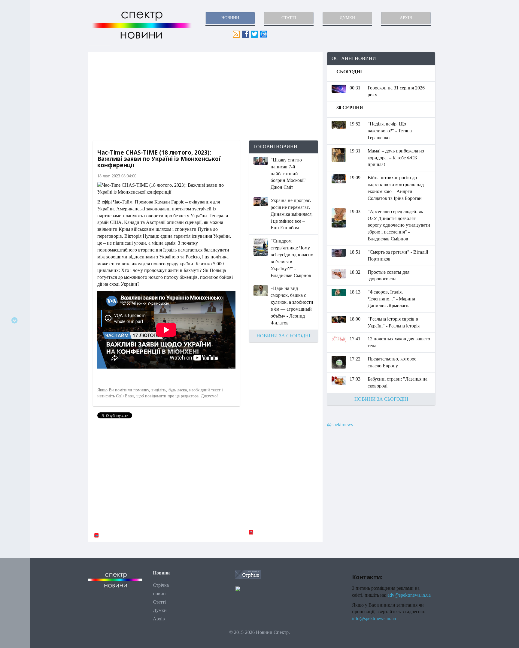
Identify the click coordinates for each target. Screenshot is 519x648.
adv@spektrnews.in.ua (409, 595)
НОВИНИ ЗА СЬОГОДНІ (283, 335)
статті (288, 18)
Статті (159, 601)
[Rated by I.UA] (248, 589)
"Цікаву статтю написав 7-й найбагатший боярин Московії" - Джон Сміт (290, 173)
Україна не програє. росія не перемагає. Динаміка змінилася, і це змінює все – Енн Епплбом (292, 214)
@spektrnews (340, 424)
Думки (160, 610)
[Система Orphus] (248, 573)
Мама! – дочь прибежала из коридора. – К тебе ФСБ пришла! (396, 157)
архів (406, 18)
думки (347, 18)
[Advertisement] (205, 96)
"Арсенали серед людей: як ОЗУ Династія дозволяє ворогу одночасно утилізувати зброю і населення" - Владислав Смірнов (399, 225)
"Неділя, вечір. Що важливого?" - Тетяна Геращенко (390, 130)
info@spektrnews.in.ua (374, 618)
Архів (159, 618)
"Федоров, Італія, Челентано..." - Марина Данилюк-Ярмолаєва (391, 298)
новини (230, 18)
